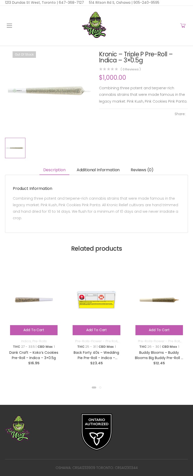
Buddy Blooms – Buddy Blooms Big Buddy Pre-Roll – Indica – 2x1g (159, 358)
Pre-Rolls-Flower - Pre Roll (96, 341)
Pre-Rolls (39, 341)
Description (54, 170)
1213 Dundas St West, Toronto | (31, 2)
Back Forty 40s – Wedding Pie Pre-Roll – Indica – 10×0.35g (96, 358)
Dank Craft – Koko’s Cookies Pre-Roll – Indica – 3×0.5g (33, 355)
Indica (26, 341)
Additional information (98, 170)
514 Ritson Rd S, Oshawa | (110, 2)
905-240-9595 (145, 2)
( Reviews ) (130, 69)
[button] (94, 387)
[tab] (54, 170)
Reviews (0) (142, 170)
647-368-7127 (71, 2)
